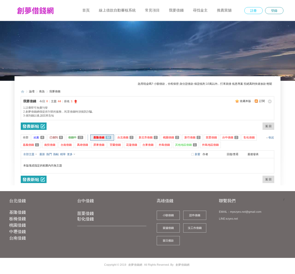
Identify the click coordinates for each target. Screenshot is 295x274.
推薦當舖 (224, 10)
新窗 (197, 154)
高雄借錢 (165, 200)
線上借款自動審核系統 (117, 10)
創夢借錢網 (22, 91)
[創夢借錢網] (35, 16)
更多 (70, 154)
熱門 (49, 154)
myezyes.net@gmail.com (245, 211)
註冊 (253, 10)
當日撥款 (168, 240)
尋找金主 (200, 10)
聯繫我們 (227, 200)
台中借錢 (85, 200)
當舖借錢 (168, 228)
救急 (42, 91)
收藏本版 (246, 101)
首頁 (86, 10)
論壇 (32, 91)
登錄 (274, 10)
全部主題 (28, 154)
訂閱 (262, 101)
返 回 (268, 126)
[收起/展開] (270, 101)
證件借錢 (194, 215)
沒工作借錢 (195, 228)
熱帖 (56, 154)
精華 (63, 154)
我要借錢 (176, 10)
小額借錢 (168, 215)
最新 (42, 154)
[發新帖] (34, 126)
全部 (25, 137)
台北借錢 (17, 200)
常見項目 (152, 10)
